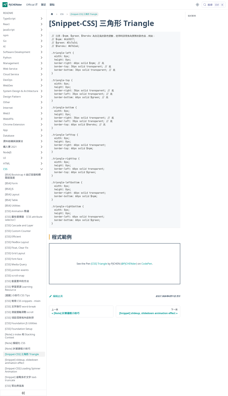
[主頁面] (52, 14)
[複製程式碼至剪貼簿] (176, 35)
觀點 (52, 4)
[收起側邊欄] (23, 393)
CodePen (146, 263)
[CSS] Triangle (99, 263)
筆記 (43, 4)
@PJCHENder (128, 263)
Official (30, 4)
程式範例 (192, 15)
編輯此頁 (58, 296)
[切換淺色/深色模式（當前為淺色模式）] (197, 4)
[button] (23, 18)
